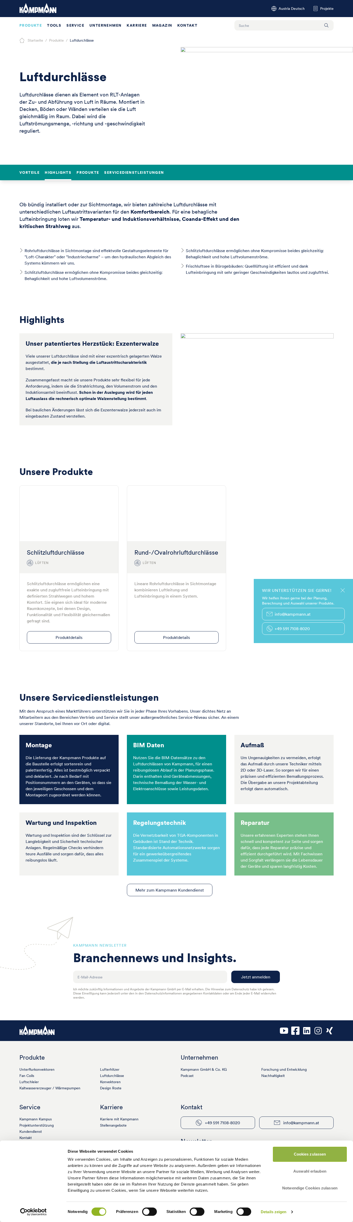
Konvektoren (110, 1082)
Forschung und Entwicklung (284, 1069)
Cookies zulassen (310, 1154)
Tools (54, 25)
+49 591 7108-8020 (222, 1122)
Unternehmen (105, 25)
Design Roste (110, 1088)
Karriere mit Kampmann (119, 1119)
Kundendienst (30, 1131)
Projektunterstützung (36, 1125)
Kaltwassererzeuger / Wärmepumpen (49, 1088)
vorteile (29, 172)
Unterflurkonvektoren (37, 1069)
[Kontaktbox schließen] (343, 590)
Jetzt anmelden (255, 976)
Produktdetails (69, 637)
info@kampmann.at (301, 1122)
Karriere (137, 25)
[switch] (149, 1212)
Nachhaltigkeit (273, 1075)
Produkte (30, 25)
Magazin (162, 25)
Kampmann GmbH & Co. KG (204, 1069)
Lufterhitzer (109, 1069)
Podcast (187, 1075)
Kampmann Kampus (35, 1119)
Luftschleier (29, 1082)
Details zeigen (273, 1212)
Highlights (58, 172)
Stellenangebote (113, 1125)
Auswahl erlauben (309, 1171)
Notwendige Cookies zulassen (309, 1188)
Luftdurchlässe (112, 1075)
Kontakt (187, 25)
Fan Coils (26, 1075)
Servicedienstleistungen (134, 172)
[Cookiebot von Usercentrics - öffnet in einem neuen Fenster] (33, 1212)
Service (75, 25)
